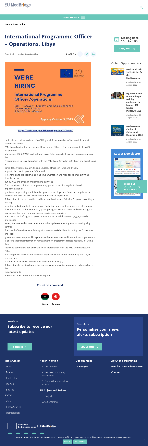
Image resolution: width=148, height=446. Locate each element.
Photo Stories (13, 407)
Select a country (71, 17)
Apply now (124, 48)
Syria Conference (50, 401)
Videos (9, 401)
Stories (10, 383)
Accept (67, 442)
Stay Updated (87, 346)
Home (7, 24)
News (9, 366)
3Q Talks (9, 395)
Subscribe (18, 346)
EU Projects (47, 396)
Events (9, 372)
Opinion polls (13, 412)
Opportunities (19, 24)
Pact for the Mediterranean (127, 366)
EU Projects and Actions (53, 390)
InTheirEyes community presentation (53, 374)
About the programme (124, 360)
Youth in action (49, 360)
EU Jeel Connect (49, 366)
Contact (115, 372)
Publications (13, 378)
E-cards (10, 389)
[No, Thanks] (144, 439)
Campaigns (82, 366)
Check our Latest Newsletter (130, 187)
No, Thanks (80, 442)
